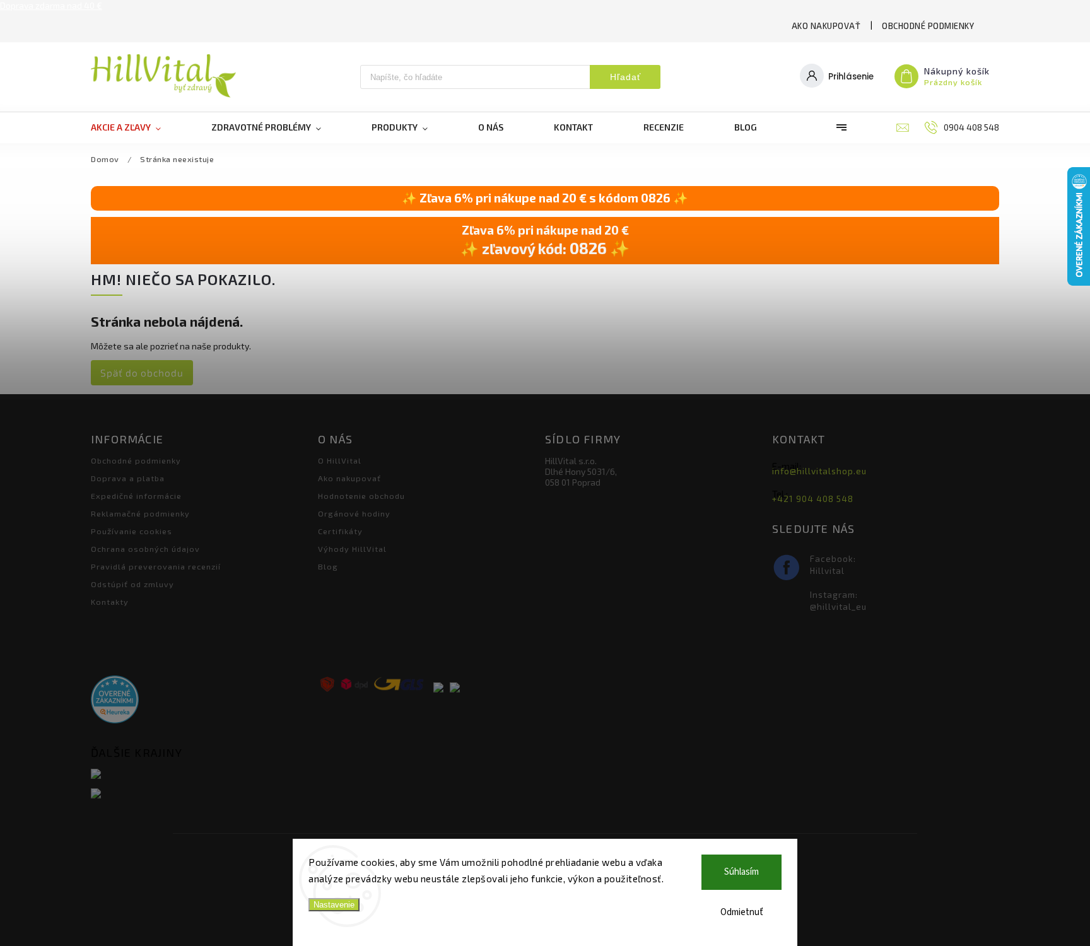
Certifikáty (340, 531)
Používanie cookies (131, 531)
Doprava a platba (128, 478)
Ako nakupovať (826, 26)
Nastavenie (334, 904)
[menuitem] (138, 127)
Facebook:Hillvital (833, 565)
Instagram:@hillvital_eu (838, 601)
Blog (328, 566)
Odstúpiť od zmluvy (132, 584)
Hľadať (625, 77)
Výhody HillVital (352, 549)
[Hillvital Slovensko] (199, 775)
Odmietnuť (741, 912)
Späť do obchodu (142, 372)
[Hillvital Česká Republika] (199, 794)
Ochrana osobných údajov (145, 549)
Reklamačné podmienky (140, 513)
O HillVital (339, 460)
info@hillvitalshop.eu (819, 471)
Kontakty (110, 602)
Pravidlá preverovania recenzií (156, 566)
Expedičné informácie (136, 496)
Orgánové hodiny (354, 513)
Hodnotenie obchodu (361, 496)
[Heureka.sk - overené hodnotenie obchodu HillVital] (115, 700)
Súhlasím (741, 872)
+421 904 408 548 (812, 498)
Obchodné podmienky (928, 26)
